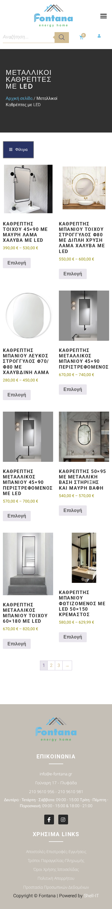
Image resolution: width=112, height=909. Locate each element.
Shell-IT (91, 895)
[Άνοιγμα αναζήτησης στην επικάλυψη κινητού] (36, 37)
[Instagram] (63, 819)
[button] (103, 16)
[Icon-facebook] (49, 819)
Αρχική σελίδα (19, 99)
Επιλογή (16, 263)
